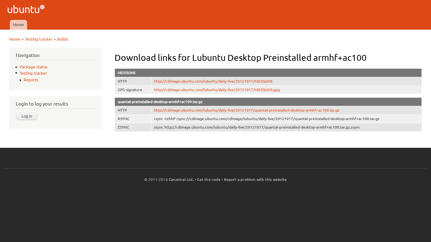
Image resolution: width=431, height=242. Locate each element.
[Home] (27, 10)
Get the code (208, 179)
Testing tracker (38, 39)
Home (18, 24)
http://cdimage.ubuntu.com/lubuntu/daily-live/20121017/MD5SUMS (213, 81)
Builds (62, 39)
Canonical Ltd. (181, 179)
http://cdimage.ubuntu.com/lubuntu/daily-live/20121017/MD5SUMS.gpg (217, 90)
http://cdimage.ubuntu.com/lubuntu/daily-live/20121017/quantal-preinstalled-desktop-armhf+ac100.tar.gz (246, 110)
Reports (31, 80)
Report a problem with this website (255, 179)
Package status (34, 67)
